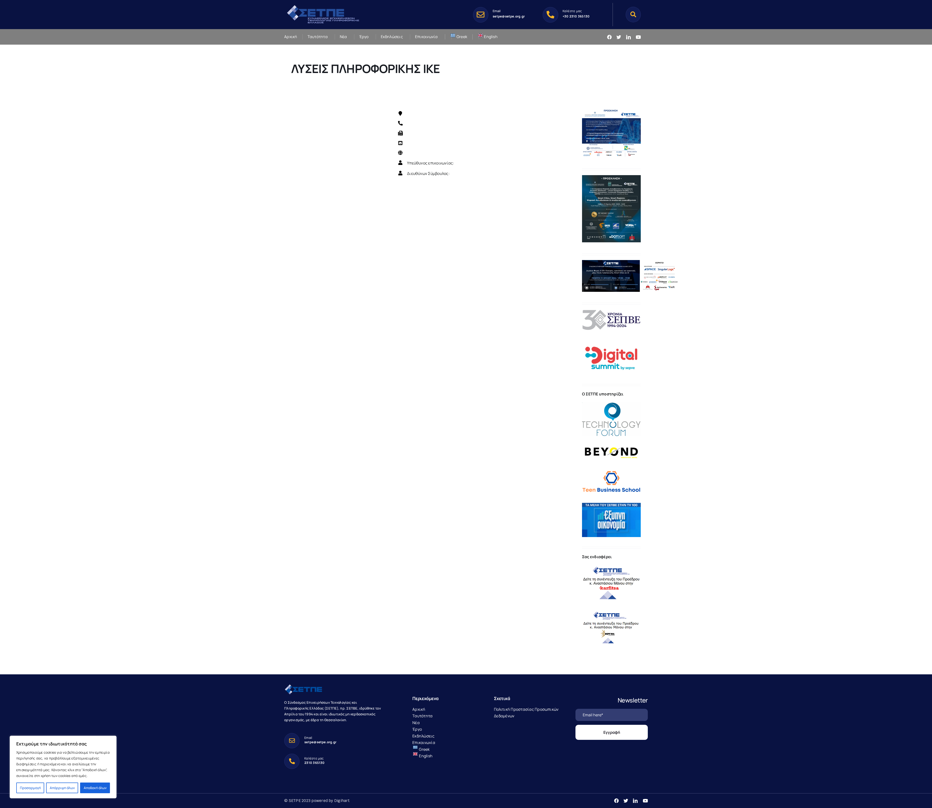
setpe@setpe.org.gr (509, 16)
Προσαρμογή (30, 787)
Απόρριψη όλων (62, 787)
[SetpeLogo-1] (323, 5)
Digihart (342, 800)
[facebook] (609, 37)
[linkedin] (628, 37)
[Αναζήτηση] (633, 14)
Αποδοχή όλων (95, 787)
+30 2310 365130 (576, 16)
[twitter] (618, 37)
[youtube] (638, 37)
